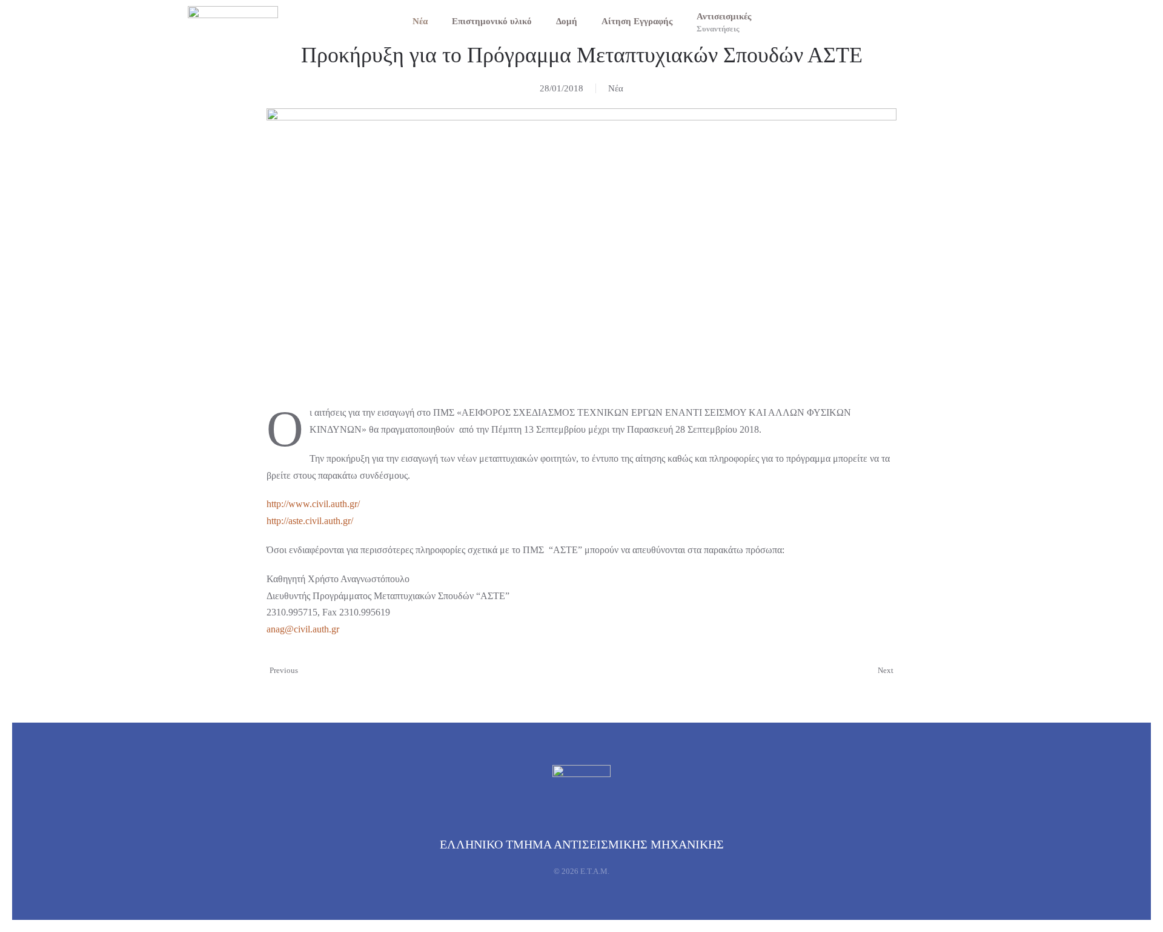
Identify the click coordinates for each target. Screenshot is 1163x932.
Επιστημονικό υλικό (492, 21)
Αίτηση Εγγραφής (636, 21)
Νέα (420, 21)
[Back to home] (233, 21)
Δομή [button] (566, 21)
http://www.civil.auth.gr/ (313, 504)
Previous (284, 670)
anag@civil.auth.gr (303, 629)
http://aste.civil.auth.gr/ (310, 521)
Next (885, 670)
